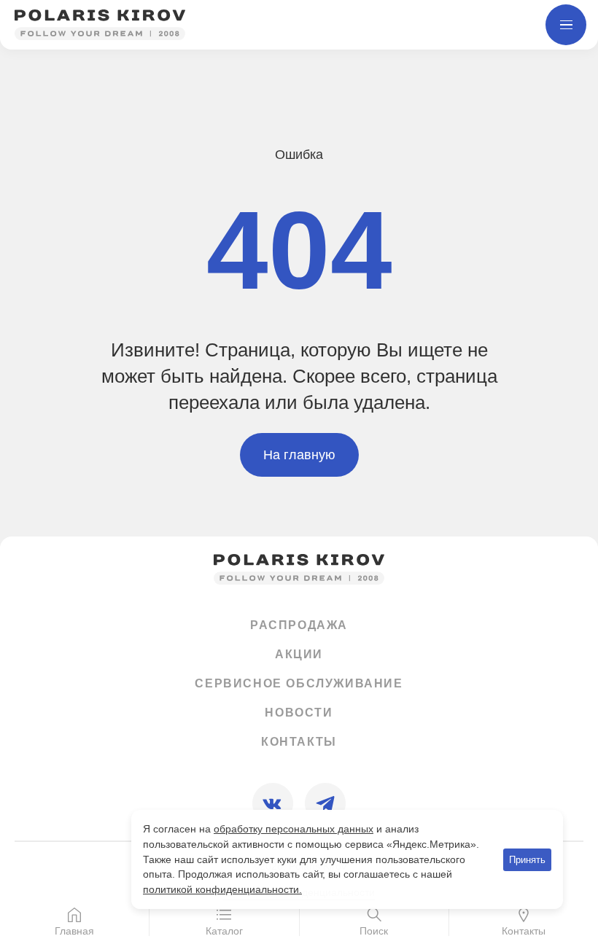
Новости (299, 712)
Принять (527, 859)
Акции (299, 654)
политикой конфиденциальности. (222, 889)
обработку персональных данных (293, 829)
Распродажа (299, 625)
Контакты (299, 742)
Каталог (224, 931)
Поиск (374, 931)
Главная (74, 931)
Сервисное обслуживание (299, 683)
